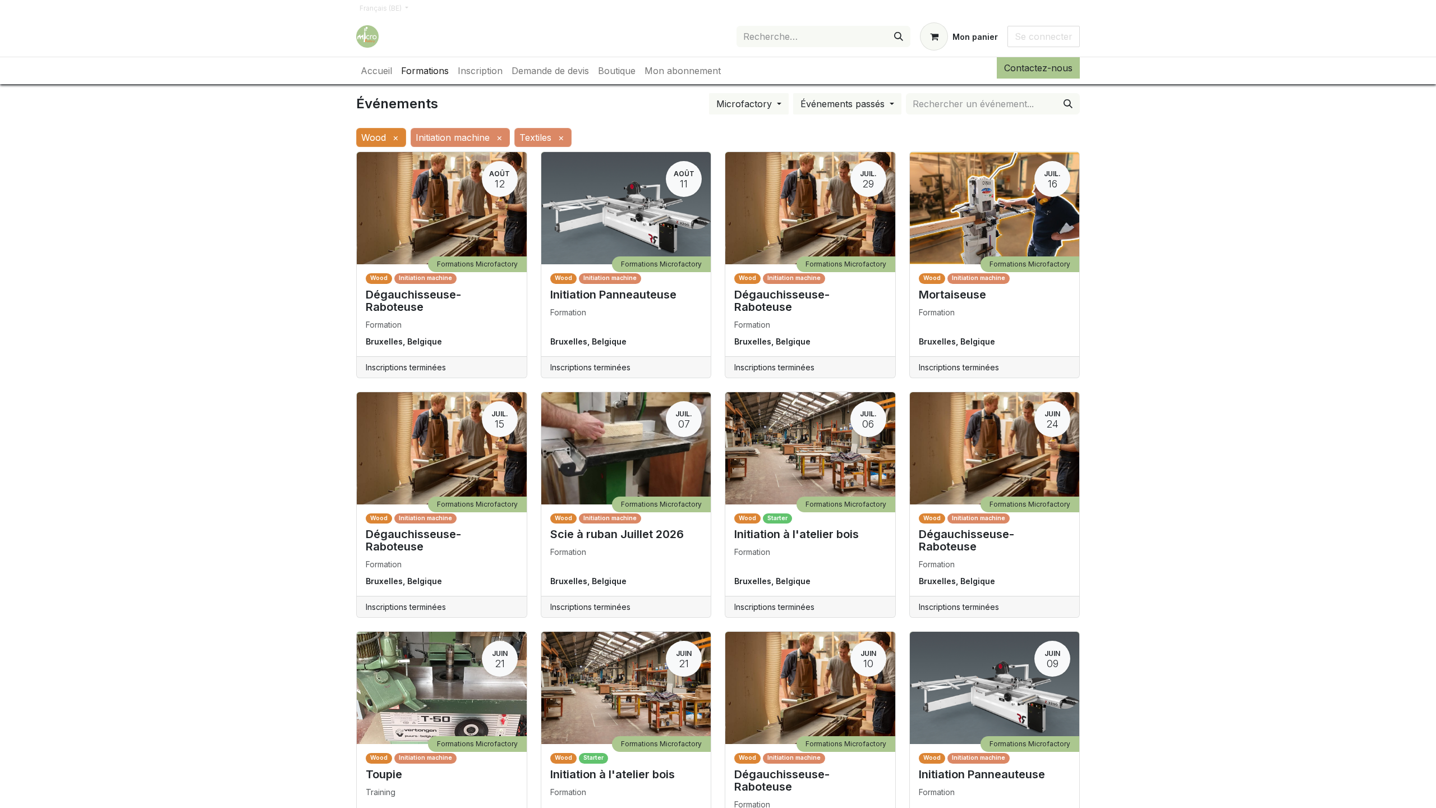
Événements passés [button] (843, 103)
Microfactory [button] (745, 103)
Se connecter (1044, 36)
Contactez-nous (1038, 68)
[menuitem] (376, 70)
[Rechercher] (898, 36)
